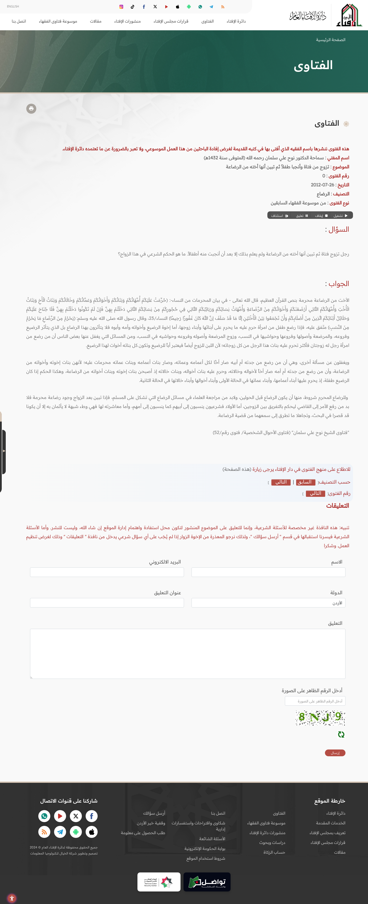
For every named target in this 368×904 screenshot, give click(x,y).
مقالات (339, 852)
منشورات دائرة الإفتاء (267, 832)
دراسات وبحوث (272, 842)
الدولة (336, 592)
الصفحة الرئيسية (330, 39)
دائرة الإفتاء (335, 813)
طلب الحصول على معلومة (143, 832)
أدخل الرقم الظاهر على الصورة (312, 690)
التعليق (335, 623)
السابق (304, 482)
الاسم (336, 562)
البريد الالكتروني (165, 562)
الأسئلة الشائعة (212, 838)
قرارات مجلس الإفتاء (328, 842)
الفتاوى (279, 813)
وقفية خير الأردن (151, 822)
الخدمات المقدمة (330, 822)
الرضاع (323, 194)
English (13, 6)
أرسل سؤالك (154, 813)
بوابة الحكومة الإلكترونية (205, 848)
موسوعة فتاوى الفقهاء (266, 822)
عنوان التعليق (167, 592)
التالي (281, 482)
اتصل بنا (19, 21)
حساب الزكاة (274, 852)
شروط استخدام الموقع (206, 858)
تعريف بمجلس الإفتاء (327, 832)
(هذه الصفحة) (238, 469)
